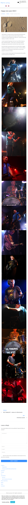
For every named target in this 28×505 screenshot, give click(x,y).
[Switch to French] (6, 6)
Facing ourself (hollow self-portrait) (9, 468)
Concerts (3, 470)
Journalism (3, 475)
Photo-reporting (4, 480)
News (8, 13)
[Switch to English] (8, 6)
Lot (1, 473)
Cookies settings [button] (5, 502)
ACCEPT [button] (12, 502)
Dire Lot (3, 477)
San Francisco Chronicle (7, 479)
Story (2, 484)
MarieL (3, 13)
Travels (2, 472)
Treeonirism (4, 467)
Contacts (3, 486)
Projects (2, 465)
